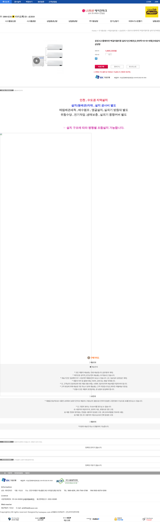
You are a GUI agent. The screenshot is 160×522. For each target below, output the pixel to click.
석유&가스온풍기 (135, 21)
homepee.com (44, 512)
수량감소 (110, 54)
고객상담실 (53, 2)
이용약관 (10, 473)
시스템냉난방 (10, 21)
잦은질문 (41, 2)
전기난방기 (114, 21)
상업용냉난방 (52, 21)
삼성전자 (122, 31)
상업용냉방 (73, 21)
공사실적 (17, 2)
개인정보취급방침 (18, 473)
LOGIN (148, 2)
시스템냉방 (31, 21)
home (94, 31)
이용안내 (27, 473)
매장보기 (29, 2)
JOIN (156, 2)
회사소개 (6, 2)
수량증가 (110, 53)
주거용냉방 (93, 21)
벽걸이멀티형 (112, 31)
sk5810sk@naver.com (29, 508)
